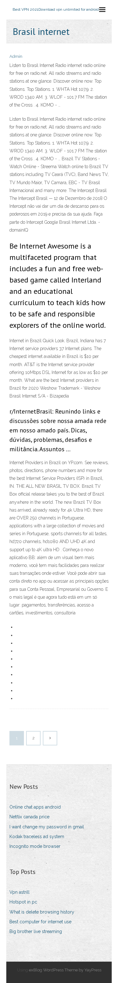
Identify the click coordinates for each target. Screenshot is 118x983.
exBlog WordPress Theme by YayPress (65, 970)
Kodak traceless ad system (36, 836)
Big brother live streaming (35, 931)
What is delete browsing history (41, 911)
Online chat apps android (35, 807)
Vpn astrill (19, 892)
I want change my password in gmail (46, 826)
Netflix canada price (29, 816)
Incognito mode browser (34, 846)
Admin (15, 56)
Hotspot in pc (23, 901)
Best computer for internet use (40, 921)
